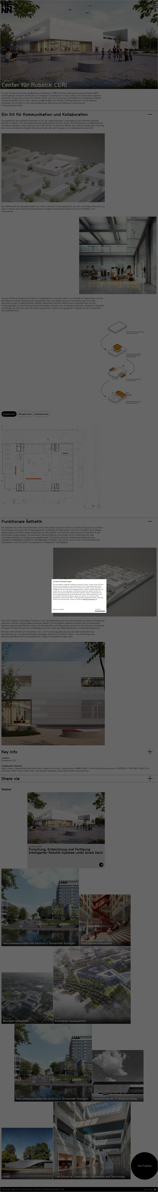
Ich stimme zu (98, 609)
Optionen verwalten (58, 609)
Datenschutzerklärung (89, 599)
